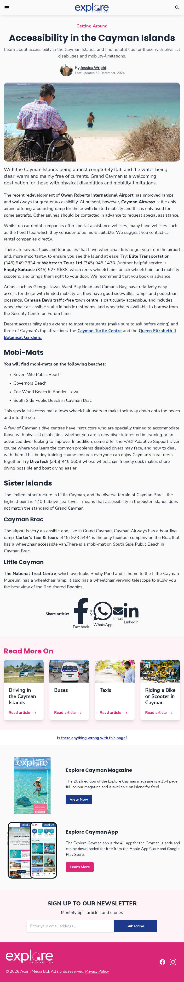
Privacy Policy (97, 971)
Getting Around (92, 26)
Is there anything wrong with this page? (92, 738)
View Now (79, 799)
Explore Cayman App (92, 832)
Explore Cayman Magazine (99, 770)
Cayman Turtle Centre (99, 331)
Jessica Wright (93, 68)
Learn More (80, 867)
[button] (7, 7)
